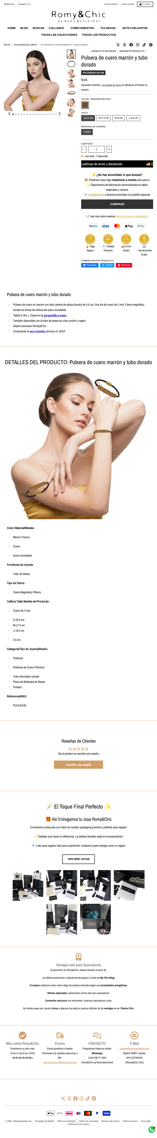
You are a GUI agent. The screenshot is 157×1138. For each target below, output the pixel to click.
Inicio (7, 45)
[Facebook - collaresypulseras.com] (131, 44)
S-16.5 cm (88, 118)
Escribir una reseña (78, 764)
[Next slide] (59, 113)
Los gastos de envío (111, 85)
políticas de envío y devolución (132, 216)
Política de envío (130, 1121)
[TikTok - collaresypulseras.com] (144, 44)
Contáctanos (96, 194)
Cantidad (87, 144)
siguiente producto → (133, 51)
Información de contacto (78, 1124)
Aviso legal (145, 1121)
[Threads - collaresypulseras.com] (124, 44)
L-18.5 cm (133, 118)
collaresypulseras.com (22, 1121)
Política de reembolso (66, 1121)
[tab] (13, 114)
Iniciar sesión (111, 4)
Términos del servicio (110, 1121)
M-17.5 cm (104, 118)
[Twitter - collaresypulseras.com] (118, 44)
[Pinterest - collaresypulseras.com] (150, 44)
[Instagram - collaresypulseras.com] (137, 44)
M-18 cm (119, 118)
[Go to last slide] (9, 113)
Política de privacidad (88, 1121)
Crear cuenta (127, 4)
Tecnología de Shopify (44, 1121)
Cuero (87, 131)
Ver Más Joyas (79, 859)
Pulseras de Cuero (25, 45)
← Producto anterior (102, 51)
